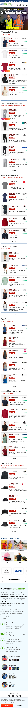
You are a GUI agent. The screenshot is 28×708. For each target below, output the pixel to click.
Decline (19, 705)
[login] (20, 5)
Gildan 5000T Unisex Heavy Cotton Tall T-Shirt (17, 56)
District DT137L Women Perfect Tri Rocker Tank (16, 356)
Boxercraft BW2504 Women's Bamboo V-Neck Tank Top (18, 296)
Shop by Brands (14, 579)
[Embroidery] (14, 669)
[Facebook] (6, 696)
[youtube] (13, 696)
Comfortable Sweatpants (11, 104)
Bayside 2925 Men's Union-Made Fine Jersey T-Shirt (17, 44)
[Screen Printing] (14, 660)
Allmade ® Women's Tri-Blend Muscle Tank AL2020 (17, 368)
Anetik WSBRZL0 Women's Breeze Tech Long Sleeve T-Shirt (17, 284)
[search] (16, 5)
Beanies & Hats (7, 463)
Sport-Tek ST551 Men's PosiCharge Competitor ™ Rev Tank (17, 345)
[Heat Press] (13, 678)
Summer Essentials (9, 247)
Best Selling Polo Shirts (11, 391)
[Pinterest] (9, 696)
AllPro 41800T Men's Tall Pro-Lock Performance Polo (18, 403)
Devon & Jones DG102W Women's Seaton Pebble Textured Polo (16, 441)
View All (14, 99)
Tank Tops (5, 319)
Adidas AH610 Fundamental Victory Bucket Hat (17, 526)
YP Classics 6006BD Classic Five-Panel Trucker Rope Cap (17, 502)
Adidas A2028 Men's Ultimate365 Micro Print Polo (17, 428)
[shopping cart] (23, 5)
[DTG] (11, 687)
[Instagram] (17, 696)
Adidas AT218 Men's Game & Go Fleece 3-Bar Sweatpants (17, 141)
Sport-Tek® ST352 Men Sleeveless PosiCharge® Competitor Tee (16, 332)
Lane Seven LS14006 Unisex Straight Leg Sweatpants (17, 128)
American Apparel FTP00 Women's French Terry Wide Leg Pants (17, 117)
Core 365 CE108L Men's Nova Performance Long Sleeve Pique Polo (18, 416)
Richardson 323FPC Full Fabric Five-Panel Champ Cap (18, 490)
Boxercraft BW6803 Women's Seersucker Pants (18, 165)
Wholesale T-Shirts (9, 32)
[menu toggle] (26, 5)
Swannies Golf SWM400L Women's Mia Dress (16, 200)
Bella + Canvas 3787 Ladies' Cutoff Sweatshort (17, 259)
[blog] (20, 696)
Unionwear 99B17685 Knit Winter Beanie (16, 477)
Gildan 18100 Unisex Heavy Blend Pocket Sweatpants (17, 153)
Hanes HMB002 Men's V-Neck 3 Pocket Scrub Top (16, 188)
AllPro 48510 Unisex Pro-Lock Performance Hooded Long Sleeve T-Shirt (18, 82)
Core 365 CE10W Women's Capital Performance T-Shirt (17, 68)
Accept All (7, 705)
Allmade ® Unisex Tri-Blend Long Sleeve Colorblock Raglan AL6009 (17, 309)
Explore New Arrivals (10, 176)
